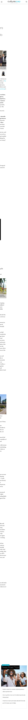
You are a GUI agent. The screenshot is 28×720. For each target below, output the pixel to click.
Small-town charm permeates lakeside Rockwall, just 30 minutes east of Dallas (14, 702)
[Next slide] (4, 60)
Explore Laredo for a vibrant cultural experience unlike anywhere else (13, 690)
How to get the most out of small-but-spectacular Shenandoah (14, 696)
